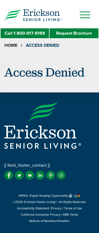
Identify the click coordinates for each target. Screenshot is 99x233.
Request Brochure (74, 33)
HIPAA (23, 196)
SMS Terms (70, 214)
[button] (44, 14)
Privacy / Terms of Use (66, 208)
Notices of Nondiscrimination (49, 221)
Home (10, 45)
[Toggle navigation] (85, 14)
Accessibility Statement (33, 208)
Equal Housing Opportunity (49, 196)
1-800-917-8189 (25, 33)
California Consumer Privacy (41, 214)
